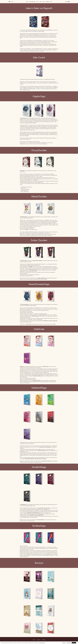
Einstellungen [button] (64, 642)
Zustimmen (73, 642)
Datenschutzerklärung (42, 642)
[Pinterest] (68, 1)
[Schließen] (77, 642)
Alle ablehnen (69, 642)
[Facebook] (66, 1)
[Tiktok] (69, 1)
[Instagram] (65, 1)
